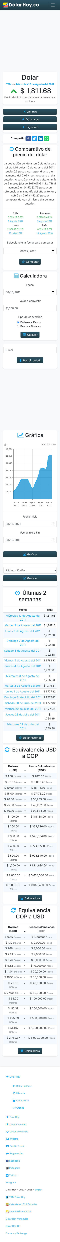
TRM (8, 84)
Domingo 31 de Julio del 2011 (23, 697)
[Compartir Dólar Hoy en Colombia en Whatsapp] (46, 138)
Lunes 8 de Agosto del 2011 (22, 631)
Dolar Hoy (14, 1076)
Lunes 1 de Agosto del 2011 (23, 691)
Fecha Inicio (30, 516)
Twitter (12, 1175)
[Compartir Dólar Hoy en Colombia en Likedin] (40, 138)
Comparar (32, 261)
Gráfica (20, 1107)
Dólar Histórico (24, 1086)
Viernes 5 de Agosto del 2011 (22, 660)
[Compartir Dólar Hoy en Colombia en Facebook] (28, 138)
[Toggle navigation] (52, 5)
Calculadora (22, 1100)
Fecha (30, 285)
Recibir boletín (31, 360)
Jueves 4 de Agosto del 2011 (23, 666)
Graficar (31, 554)
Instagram (14, 1168)
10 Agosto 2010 (44, 233)
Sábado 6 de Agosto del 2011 (23, 650)
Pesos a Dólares (30, 326)
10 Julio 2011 (15, 233)
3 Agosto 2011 (44, 221)
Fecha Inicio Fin (30, 532)
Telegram (11, 1182)
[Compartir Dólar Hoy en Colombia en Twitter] (34, 138)
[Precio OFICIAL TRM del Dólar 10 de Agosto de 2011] (21, 5)
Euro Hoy (14, 1117)
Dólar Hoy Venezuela (17, 1218)
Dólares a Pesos (30, 322)
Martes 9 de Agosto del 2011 (23, 625)
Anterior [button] (31, 111)
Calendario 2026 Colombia (23, 1204)
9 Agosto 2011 (15, 221)
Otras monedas (17, 1124)
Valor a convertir (30, 301)
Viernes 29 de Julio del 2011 (23, 708)
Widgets (13, 1138)
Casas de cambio (18, 1131)
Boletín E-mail (16, 1146)
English (38, 1189)
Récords (20, 1093)
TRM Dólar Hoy (17, 1197)
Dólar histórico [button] (32, 737)
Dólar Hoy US (13, 1226)
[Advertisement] (30, 42)
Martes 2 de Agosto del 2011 (23, 685)
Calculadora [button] (32, 898)
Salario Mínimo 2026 (19, 1211)
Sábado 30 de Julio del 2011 (23, 703)
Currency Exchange (16, 1233)
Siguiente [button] (32, 127)
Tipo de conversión (30, 317)
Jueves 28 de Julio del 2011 (22, 714)
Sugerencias (16, 1153)
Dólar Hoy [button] (32, 119)
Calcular (32, 334)
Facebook (14, 1160)
